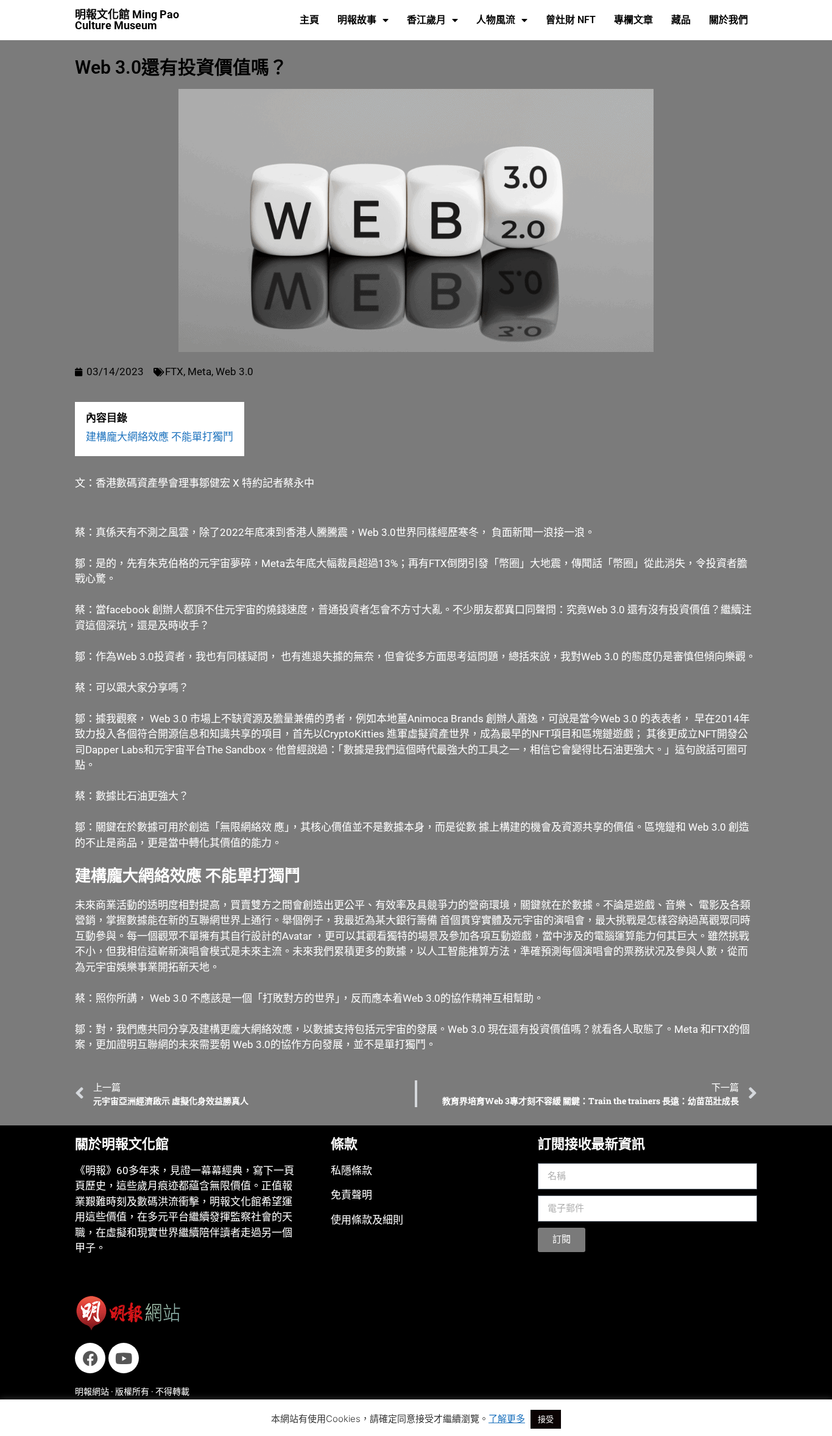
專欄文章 (633, 20)
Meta (199, 371)
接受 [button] (546, 1419)
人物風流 (495, 20)
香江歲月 (426, 20)
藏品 (681, 20)
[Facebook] (90, 1358)
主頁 (309, 20)
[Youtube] (123, 1358)
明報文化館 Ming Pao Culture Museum (127, 20)
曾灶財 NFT (571, 20)
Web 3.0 (234, 371)
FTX (174, 371)
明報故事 (356, 20)
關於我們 (728, 20)
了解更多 (506, 1418)
